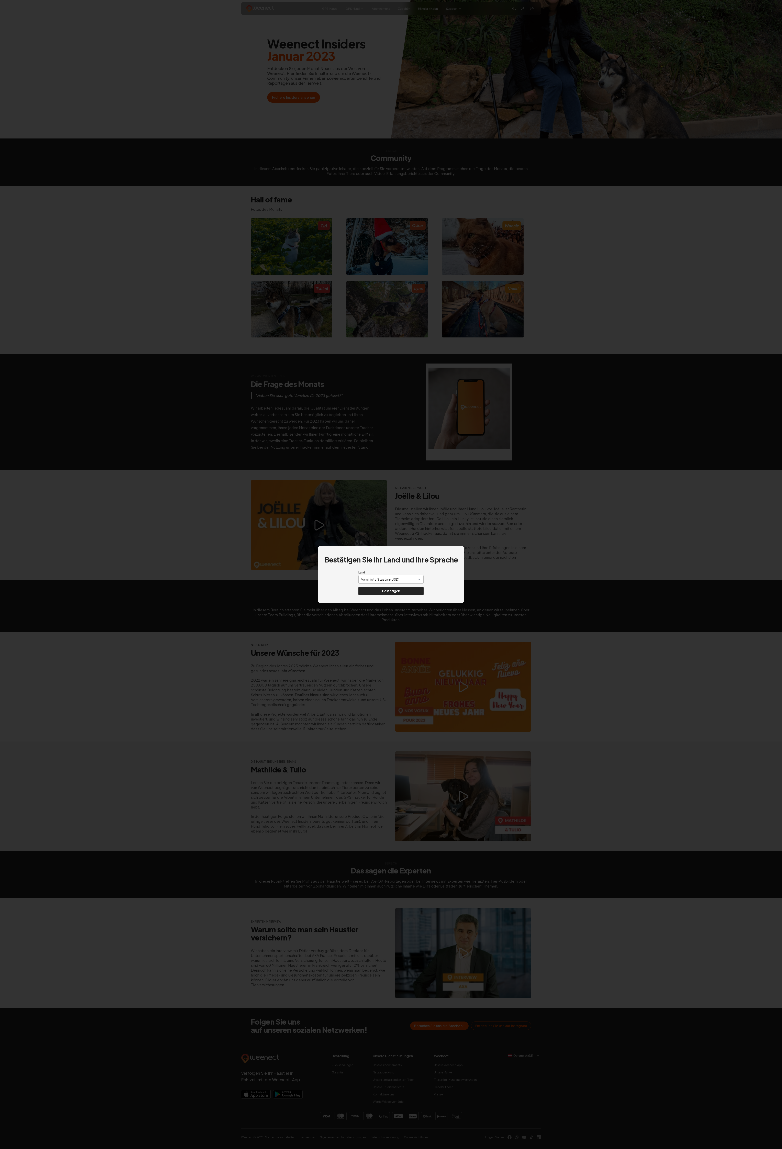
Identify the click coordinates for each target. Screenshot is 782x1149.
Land (361, 572)
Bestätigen (391, 591)
